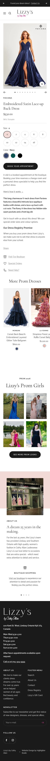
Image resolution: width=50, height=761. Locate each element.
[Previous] (4, 92)
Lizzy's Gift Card (35, 695)
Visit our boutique (17, 578)
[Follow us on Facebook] (6, 740)
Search (31, 675)
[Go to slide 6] (27, 92)
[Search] (10, 13)
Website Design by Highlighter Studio (33, 752)
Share (6, 248)
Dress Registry (34, 690)
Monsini (16, 331)
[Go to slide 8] (32, 92)
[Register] (43, 723)
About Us (32, 680)
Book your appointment (21, 166)
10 (7, 142)
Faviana (7, 98)
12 (16, 142)
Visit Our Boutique (16, 257)
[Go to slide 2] (17, 92)
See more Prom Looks (25, 455)
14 (25, 142)
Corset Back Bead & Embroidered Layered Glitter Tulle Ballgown (16, 337)
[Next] (45, 92)
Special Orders (15, 263)
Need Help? (13, 270)
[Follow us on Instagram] (13, 740)
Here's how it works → (13, 192)
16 (34, 142)
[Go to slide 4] (22, 92)
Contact (31, 685)
